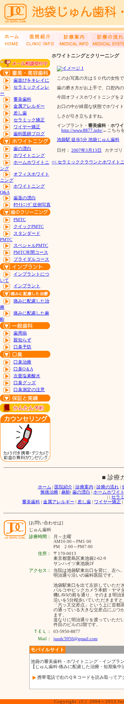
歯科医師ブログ (29, 133)
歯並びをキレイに (31, 80)
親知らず (22, 340)
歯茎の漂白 (24, 197)
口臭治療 (22, 362)
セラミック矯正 (29, 119)
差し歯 (20, 113)
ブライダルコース (31, 259)
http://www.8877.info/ (82, 130)
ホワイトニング (29, 155)
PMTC (19, 219)
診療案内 (84, 486)
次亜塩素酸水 (26, 375)
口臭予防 (22, 346)
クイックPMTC (28, 226)
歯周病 (20, 333)
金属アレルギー (29, 106)
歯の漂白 (22, 148)
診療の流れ (107, 486)
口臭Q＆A (23, 368)
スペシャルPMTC (30, 245)
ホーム (44, 486)
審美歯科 (22, 99)
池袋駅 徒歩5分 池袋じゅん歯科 (88, 139)
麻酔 (65, 492)
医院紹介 (63, 486)
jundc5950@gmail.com (75, 638)
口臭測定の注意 (29, 389)
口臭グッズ (24, 382)
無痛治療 (49, 492)
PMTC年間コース (30, 252)
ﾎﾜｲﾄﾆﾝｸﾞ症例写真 (32, 204)
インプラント (26, 285)
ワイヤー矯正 (26, 126)
